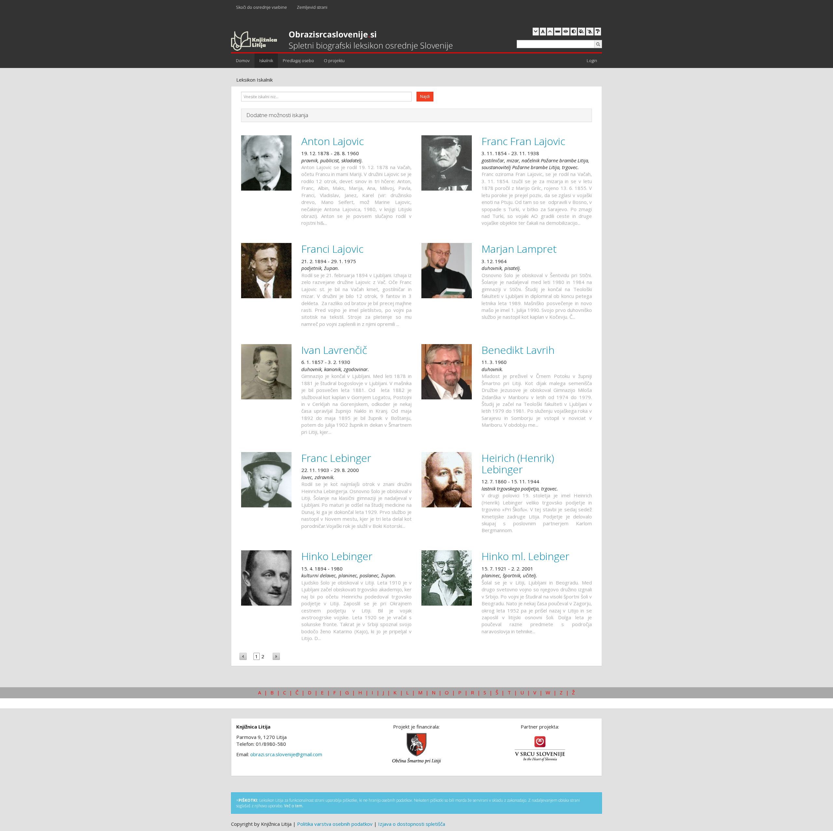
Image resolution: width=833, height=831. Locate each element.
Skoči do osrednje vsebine (261, 7)
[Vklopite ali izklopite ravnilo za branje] (557, 31)
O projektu (334, 60)
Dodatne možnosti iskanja (277, 115)
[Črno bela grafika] (597, 31)
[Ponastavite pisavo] (543, 31)
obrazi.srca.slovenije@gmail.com (286, 754)
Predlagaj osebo (298, 60)
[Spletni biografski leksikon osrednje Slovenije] (342, 41)
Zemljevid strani (312, 7)
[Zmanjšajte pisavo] (536, 31)
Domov (243, 60)
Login (592, 60)
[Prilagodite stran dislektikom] (573, 31)
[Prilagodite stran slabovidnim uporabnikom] (565, 31)
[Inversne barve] (581, 31)
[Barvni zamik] (590, 31)
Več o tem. (293, 806)
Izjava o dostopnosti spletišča (411, 824)
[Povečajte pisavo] (550, 31)
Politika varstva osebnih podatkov (335, 824)
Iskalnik (266, 60)
